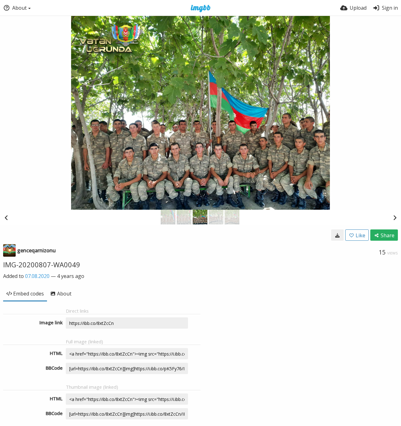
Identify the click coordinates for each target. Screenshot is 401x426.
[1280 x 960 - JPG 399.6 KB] (337, 235)
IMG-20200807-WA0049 (41, 264)
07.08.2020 (37, 276)
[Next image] (394, 217)
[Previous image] (6, 217)
